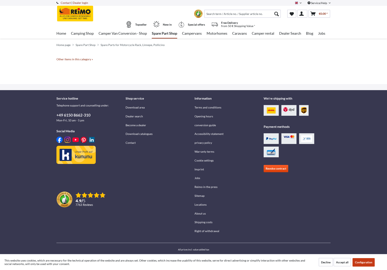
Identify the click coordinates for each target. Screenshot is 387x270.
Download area (135, 107)
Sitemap (200, 195)
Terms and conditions (208, 107)
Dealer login (80, 2)
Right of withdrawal (207, 231)
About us (200, 213)
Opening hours (204, 116)
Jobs (197, 178)
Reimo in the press (206, 187)
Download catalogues (139, 134)
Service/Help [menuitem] (319, 3)
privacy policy (203, 142)
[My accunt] (302, 14)
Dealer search (134, 116)
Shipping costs (203, 222)
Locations (201, 204)
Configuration (363, 262)
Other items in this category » (74, 59)
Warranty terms (204, 151)
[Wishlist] (291, 14)
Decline (326, 262)
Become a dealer (136, 125)
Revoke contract (276, 168)
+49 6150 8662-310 (73, 115)
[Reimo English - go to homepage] (90, 11)
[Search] (276, 14)
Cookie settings (204, 160)
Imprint (199, 169)
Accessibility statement (209, 134)
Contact (66, 2)
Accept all (342, 262)
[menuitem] (242, 14)
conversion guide (205, 125)
